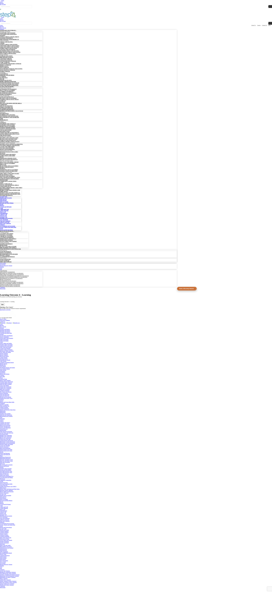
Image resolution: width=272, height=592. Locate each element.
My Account (3, 4)
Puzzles (1, 452)
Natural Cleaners (4, 533)
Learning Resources (4, 408)
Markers (2, 503)
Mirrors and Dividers (4, 374)
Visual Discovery (4, 429)
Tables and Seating (4, 339)
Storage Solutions (4, 353)
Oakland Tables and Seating (6, 345)
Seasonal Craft (3, 514)
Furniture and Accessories (6, 468)
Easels (1, 526)
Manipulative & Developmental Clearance (9, 576)
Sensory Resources (4, 492)
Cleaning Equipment (4, 536)
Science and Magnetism (5, 427)
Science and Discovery (5, 426)
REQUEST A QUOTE (5, 309)
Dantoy (1, 400)
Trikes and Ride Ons (4, 406)
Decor (1, 377)
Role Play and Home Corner (6, 459)
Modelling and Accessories (6, 516)
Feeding (2, 334)
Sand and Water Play (4, 394)
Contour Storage (3, 357)
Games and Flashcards (5, 454)
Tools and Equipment (5, 518)
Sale (1, 568)
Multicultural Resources (5, 458)
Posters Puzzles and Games (6, 449)
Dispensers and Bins (4, 539)
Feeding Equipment (4, 541)
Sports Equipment (4, 393)
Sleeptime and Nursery (5, 330)
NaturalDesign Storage (5, 360)
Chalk (1, 505)
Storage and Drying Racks (6, 527)
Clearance (2, 569)
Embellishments (3, 510)
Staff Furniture (3, 556)
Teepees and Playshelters (5, 469)
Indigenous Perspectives (5, 457)
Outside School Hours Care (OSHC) (8, 486)
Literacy (2, 420)
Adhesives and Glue (4, 519)
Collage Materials (4, 508)
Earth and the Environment (6, 431)
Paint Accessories (4, 499)
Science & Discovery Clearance (7, 583)
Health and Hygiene (4, 530)
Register (2, 3)
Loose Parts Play (4, 485)
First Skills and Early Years (6, 471)
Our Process (2, 563)
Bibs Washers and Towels (6, 546)
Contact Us (264, 25)
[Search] (270, 6)
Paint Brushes (3, 498)
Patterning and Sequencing (6, 415)
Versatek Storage (4, 358)
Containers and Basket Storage (7, 362)
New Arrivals (3, 326)
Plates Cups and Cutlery (5, 545)
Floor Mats (2, 376)
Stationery (2, 522)
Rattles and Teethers (4, 475)
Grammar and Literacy (5, 422)
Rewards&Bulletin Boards (6, 553)
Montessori (2, 478)
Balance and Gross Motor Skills (7, 402)
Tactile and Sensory (4, 446)
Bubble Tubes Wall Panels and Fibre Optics (9, 489)
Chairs (1, 342)
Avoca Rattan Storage (5, 369)
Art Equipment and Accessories (7, 523)
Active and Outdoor (4, 385)
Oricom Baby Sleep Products (6, 338)
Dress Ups (2, 463)
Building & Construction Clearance (8, 572)
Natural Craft (3, 513)
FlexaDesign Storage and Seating (7, 367)
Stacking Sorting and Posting (6, 444)
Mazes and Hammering (5, 448)
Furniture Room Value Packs (6, 381)
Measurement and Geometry (6, 416)
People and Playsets (4, 466)
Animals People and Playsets (6, 440)
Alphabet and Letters (4, 423)
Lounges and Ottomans (5, 348)
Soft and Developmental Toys (6, 476)
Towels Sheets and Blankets (6, 335)
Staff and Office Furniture (6, 384)
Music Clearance (4, 578)
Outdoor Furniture (4, 407)
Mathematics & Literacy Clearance (8, 577)
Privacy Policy (3, 319)
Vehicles (2, 399)
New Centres (3, 562)
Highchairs (2, 544)
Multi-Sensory (3, 487)
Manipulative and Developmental (7, 441)
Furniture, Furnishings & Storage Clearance (9, 574)
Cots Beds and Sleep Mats (6, 333)
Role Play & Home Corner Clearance (8, 582)
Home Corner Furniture (5, 380)
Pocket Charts (3, 554)
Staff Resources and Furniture (6, 547)
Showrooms (2, 587)
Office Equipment (4, 551)
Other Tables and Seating (5, 347)
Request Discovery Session (6, 564)
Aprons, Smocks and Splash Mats (7, 524)
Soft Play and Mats (4, 404)
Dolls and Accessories (5, 462)
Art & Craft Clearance (5, 570)
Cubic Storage (3, 361)
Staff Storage (3, 559)
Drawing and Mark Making (6, 500)
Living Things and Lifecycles (6, 432)
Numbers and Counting (5, 413)
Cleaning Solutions (4, 531)
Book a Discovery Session (186, 288)
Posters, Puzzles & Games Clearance (8, 581)
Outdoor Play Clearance (5, 579)
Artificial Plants (3, 379)
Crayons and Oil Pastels (5, 504)
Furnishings (2, 371)
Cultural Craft (3, 512)
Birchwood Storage (4, 356)
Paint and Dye (3, 496)
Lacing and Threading (5, 445)
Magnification (3, 430)
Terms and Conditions (5, 320)
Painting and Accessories (5, 495)
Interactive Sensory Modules (6, 490)
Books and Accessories (5, 425)
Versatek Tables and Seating (6, 344)
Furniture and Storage (5, 329)
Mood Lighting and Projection (7, 491)
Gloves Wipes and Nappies (6, 540)
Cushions (2, 375)
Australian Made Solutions (6, 383)
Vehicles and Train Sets (5, 439)
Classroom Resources (5, 555)
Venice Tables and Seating (6, 343)
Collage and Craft (4, 507)
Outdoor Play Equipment (5, 386)
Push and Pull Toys (4, 473)
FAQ (1, 567)
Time (1, 417)
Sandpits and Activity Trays (6, 398)
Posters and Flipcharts (5, 453)
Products (2, 328)
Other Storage (3, 370)
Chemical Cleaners (4, 535)
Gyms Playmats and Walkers (6, 477)
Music (1, 455)
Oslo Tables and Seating (5, 352)
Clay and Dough (3, 517)
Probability (2, 418)
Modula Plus (3, 365)
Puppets (2, 467)
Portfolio (2, 565)
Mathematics (3, 411)
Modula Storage (3, 363)
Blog (269, 25)
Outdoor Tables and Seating (6, 349)
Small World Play (4, 482)
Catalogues (2, 586)
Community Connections (5, 480)
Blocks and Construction (5, 438)
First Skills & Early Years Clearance (8, 573)
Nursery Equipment (4, 337)
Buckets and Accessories (5, 397)
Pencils (1, 501)
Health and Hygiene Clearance (7, 585)
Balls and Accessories (5, 389)
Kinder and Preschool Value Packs (7, 409)
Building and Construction (6, 435)
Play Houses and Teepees (5, 392)
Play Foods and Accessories (6, 464)
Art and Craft (3, 494)
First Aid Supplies (4, 560)
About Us (253, 25)
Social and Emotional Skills (6, 484)
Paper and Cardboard (4, 521)
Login (1, 1)
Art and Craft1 (3, 528)
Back (2, 304)
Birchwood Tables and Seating (7, 351)
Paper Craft (2, 509)
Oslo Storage (3, 366)
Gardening (2, 403)
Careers (259, 25)
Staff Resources (3, 549)
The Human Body (4, 434)
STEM (1, 481)
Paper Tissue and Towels (5, 537)
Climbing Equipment (4, 390)
